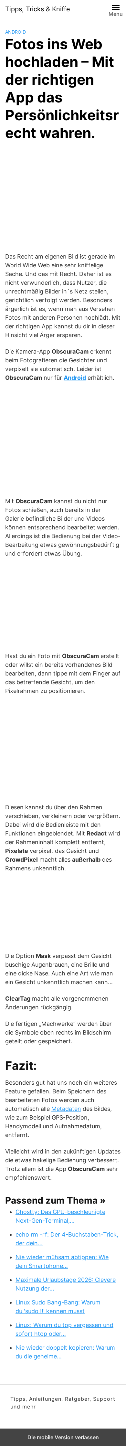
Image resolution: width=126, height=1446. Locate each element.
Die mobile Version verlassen (63, 1437)
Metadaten (66, 1108)
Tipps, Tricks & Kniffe (37, 9)
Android (15, 32)
